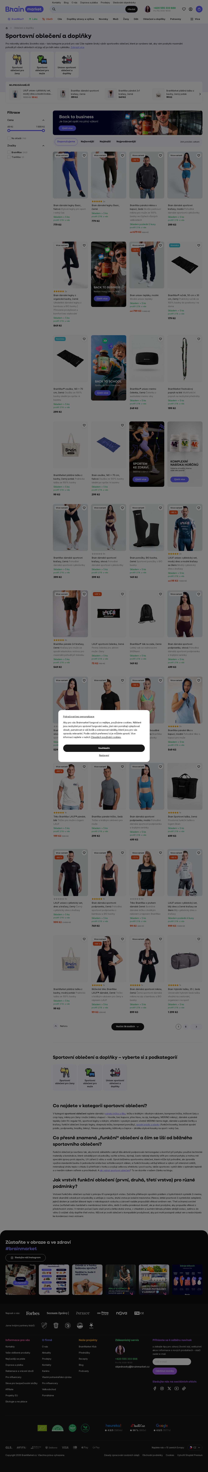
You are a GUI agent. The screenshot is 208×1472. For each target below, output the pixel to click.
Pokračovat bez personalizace (78, 716)
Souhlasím (104, 748)
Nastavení (104, 755)
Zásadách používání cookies (106, 737)
